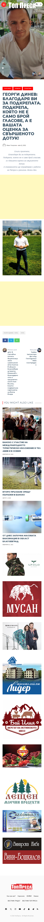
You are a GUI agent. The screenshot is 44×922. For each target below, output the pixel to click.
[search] (37, 4)
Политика (27, 88)
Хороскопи (21, 896)
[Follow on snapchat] (29, 909)
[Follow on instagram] (16, 909)
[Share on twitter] (11, 340)
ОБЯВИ (29, 896)
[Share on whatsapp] (17, 340)
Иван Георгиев (12, 145)
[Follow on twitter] (11, 909)
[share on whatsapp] (3, 57)
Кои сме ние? (11, 896)
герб (22, 332)
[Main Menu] (4, 4)
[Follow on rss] (38, 909)
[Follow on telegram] (33, 909)
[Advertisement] (22, 197)
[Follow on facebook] (6, 909)
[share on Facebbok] (3, 68)
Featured (7, 88)
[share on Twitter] (3, 63)
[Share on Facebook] (5, 340)
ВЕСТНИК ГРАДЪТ (14, 901)
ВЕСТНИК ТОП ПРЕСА (29, 901)
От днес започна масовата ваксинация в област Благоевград (19, 538)
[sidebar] (41, 4)
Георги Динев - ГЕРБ (11, 332)
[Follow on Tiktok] (25, 909)
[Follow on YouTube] (20, 909)
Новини (18, 88)
